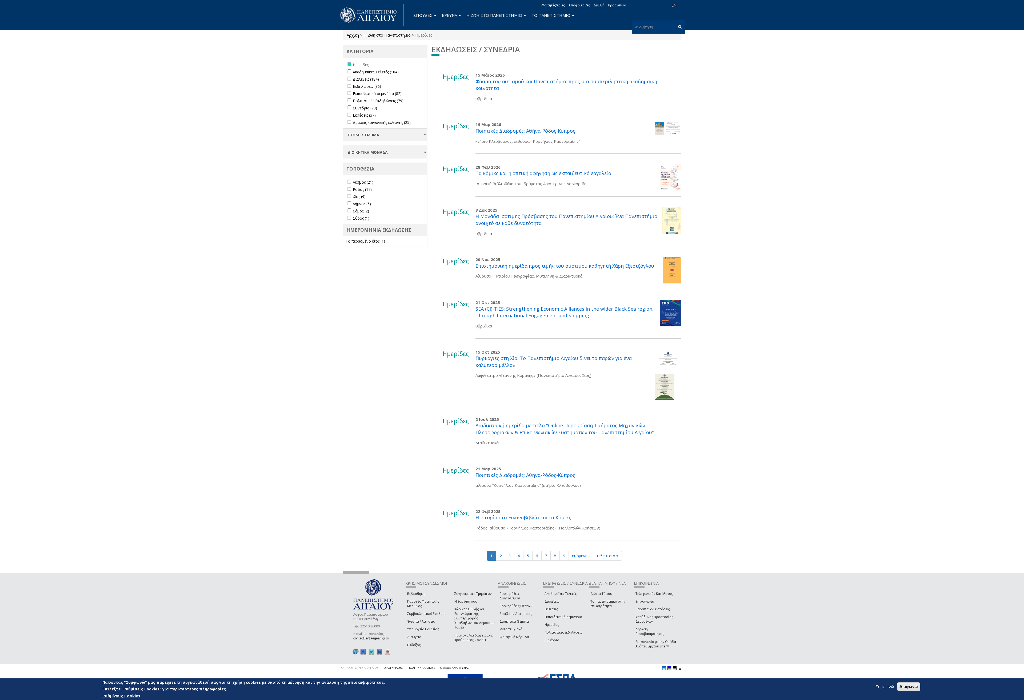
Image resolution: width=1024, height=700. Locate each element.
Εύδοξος (414, 645)
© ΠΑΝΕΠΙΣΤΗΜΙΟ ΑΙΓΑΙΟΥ (360, 668)
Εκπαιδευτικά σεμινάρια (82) (377, 93)
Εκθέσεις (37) (364, 115)
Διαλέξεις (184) (366, 79)
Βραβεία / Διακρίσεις (515, 613)
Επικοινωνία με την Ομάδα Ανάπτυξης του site (655, 643)
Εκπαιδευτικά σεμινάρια (563, 617)
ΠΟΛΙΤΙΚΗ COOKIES (421, 668)
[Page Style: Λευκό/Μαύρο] (675, 668)
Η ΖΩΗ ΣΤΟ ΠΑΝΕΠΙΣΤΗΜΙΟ (494, 15)
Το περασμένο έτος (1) (365, 241)
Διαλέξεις (552, 601)
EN (674, 5)
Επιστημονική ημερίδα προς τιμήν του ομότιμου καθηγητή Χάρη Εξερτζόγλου (564, 266)
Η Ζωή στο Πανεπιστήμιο (387, 35)
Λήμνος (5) (362, 203)
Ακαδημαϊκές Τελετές (561, 593)
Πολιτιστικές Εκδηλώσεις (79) (378, 100)
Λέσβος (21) (363, 182)
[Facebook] (363, 652)
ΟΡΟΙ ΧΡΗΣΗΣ (393, 668)
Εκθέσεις (551, 609)
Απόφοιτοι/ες (579, 5)
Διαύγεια (414, 637)
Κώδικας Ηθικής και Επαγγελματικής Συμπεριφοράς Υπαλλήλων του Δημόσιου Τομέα (474, 618)
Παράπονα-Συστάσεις (652, 609)
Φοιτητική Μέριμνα (514, 637)
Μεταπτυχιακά (510, 629)
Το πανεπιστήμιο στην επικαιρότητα (607, 603)
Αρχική (353, 35)
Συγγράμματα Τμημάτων (472, 593)
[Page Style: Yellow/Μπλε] (669, 668)
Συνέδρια (552, 640)
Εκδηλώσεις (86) (367, 86)
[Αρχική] (371, 15)
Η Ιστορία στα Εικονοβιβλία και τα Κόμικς (523, 517)
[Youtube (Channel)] (387, 652)
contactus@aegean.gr (371, 638)
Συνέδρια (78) (365, 107)
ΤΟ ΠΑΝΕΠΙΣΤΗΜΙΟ (551, 15)
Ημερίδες (552, 624)
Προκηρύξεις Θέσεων (515, 606)
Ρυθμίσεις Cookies (121, 695)
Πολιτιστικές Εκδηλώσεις (563, 632)
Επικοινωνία (644, 601)
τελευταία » (607, 555)
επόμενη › (581, 555)
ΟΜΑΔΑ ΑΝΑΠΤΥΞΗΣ (454, 668)
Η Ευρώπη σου (465, 601)
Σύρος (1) (361, 218)
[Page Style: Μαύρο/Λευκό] (680, 668)
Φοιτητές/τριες (553, 5)
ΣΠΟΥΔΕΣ (423, 15)
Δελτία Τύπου (601, 593)
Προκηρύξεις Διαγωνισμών (509, 595)
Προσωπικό (617, 5)
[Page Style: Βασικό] (664, 668)
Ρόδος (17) (362, 189)
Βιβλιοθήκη (416, 593)
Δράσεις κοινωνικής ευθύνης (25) (382, 122)
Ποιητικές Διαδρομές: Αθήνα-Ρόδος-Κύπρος (525, 131)
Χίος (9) (359, 196)
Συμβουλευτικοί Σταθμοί (426, 613)
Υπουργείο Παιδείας (423, 629)
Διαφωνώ (908, 686)
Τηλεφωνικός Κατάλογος (654, 593)
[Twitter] (371, 652)
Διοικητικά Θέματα (514, 621)
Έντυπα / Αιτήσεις (421, 621)
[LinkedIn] (379, 652)
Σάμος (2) (361, 210)
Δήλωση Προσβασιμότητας (649, 631)
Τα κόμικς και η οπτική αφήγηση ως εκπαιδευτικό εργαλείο (543, 173)
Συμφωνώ (884, 686)
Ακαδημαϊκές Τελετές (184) (376, 71)
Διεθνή (599, 5)
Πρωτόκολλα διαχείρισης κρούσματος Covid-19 (473, 637)
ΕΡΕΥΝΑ (450, 15)
